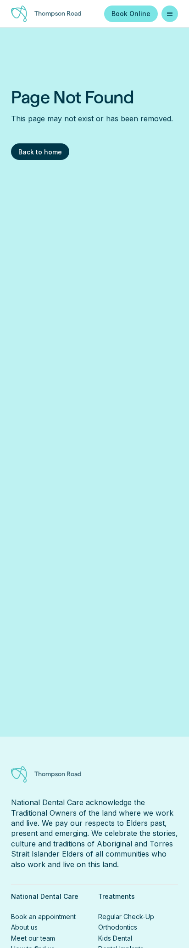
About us (24, 927)
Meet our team (33, 938)
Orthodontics (117, 927)
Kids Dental (115, 938)
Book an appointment (43, 916)
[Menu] (169, 13)
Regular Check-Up (126, 916)
